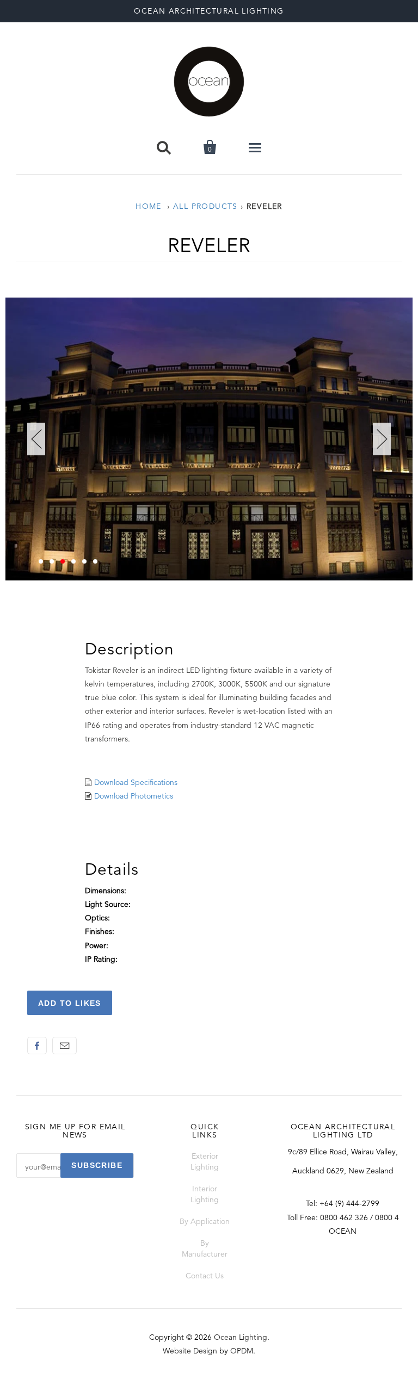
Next (382, 439)
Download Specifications (135, 782)
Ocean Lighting (240, 1337)
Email (64, 1045)
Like (37, 1045)
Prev (36, 439)
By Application (205, 1221)
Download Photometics (133, 796)
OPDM (241, 1351)
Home (149, 206)
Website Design (190, 1351)
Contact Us (205, 1276)
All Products (205, 206)
